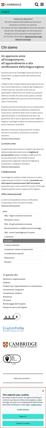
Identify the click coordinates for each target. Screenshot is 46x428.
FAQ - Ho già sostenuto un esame (18, 224)
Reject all (23, 416)
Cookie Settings (23, 409)
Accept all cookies (23, 423)
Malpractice (9, 257)
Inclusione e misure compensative (18, 249)
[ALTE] (12, 324)
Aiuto (5, 211)
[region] (23, 407)
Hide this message (23, 39)
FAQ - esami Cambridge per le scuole (19, 232)
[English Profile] (13, 336)
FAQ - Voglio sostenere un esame (18, 215)
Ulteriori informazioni (10, 138)
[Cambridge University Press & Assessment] (20, 352)
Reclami (7, 262)
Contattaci (9, 236)
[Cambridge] (11, 4)
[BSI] (12, 368)
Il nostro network (11, 245)
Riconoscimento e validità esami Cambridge (22, 228)
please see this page (33, 36)
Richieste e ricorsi (11, 220)
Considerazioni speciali (14, 253)
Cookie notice (36, 405)
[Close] (43, 391)
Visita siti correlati (21, 378)
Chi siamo (8, 241)
